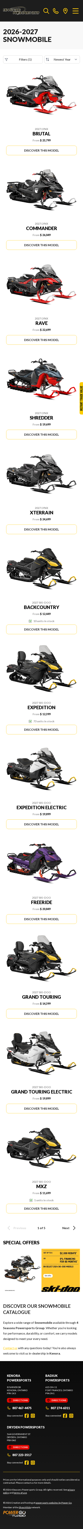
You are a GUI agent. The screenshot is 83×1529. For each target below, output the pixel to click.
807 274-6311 (60, 1408)
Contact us (10, 1348)
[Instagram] (32, 1415)
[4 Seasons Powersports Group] (21, 11)
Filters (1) (25, 59)
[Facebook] (26, 1415)
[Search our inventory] (46, 10)
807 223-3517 (21, 1455)
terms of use (20, 1492)
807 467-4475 (21, 1408)
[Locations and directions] (65, 10)
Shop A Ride (25, 1507)
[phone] (55, 10)
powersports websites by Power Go (54, 1502)
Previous (20, 1228)
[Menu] (75, 11)
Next (65, 1228)
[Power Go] (37, 1514)
